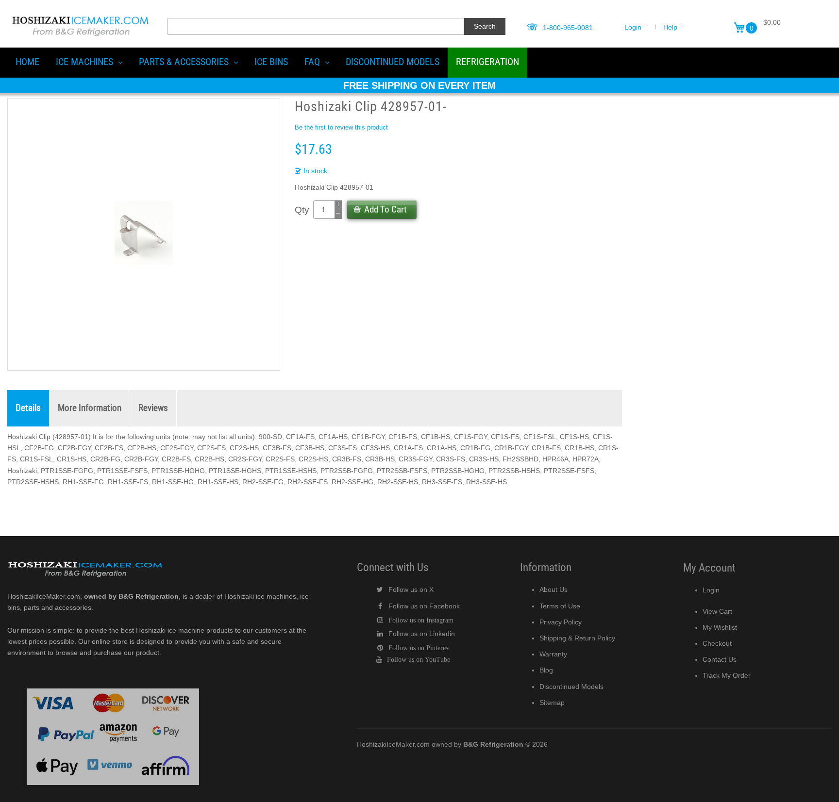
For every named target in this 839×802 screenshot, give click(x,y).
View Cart (717, 611)
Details (28, 408)
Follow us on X (411, 589)
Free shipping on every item (419, 85)
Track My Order (727, 675)
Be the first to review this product (341, 127)
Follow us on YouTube (418, 659)
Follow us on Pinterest (419, 647)
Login (632, 27)
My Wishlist (720, 627)
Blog (546, 670)
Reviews (153, 408)
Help (670, 27)
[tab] (28, 408)
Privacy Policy (560, 622)
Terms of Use (559, 606)
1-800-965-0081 (568, 28)
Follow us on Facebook (424, 606)
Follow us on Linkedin (421, 634)
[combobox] (316, 26)
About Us (553, 589)
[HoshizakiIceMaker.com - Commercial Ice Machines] (80, 15)
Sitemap (552, 702)
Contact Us (720, 659)
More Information (89, 408)
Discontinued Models (571, 686)
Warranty (553, 654)
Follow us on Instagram (420, 620)
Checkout (717, 643)
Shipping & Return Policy (577, 638)
